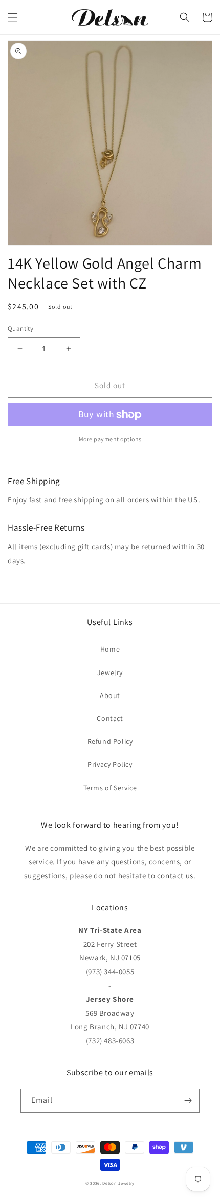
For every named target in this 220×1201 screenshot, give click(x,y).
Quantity (20, 328)
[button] (13, 17)
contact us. (176, 875)
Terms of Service (110, 787)
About (110, 695)
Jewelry (110, 672)
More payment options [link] (110, 439)
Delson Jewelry (118, 1183)
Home (110, 649)
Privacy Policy (109, 764)
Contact (110, 718)
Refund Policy (110, 741)
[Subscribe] (188, 1101)
